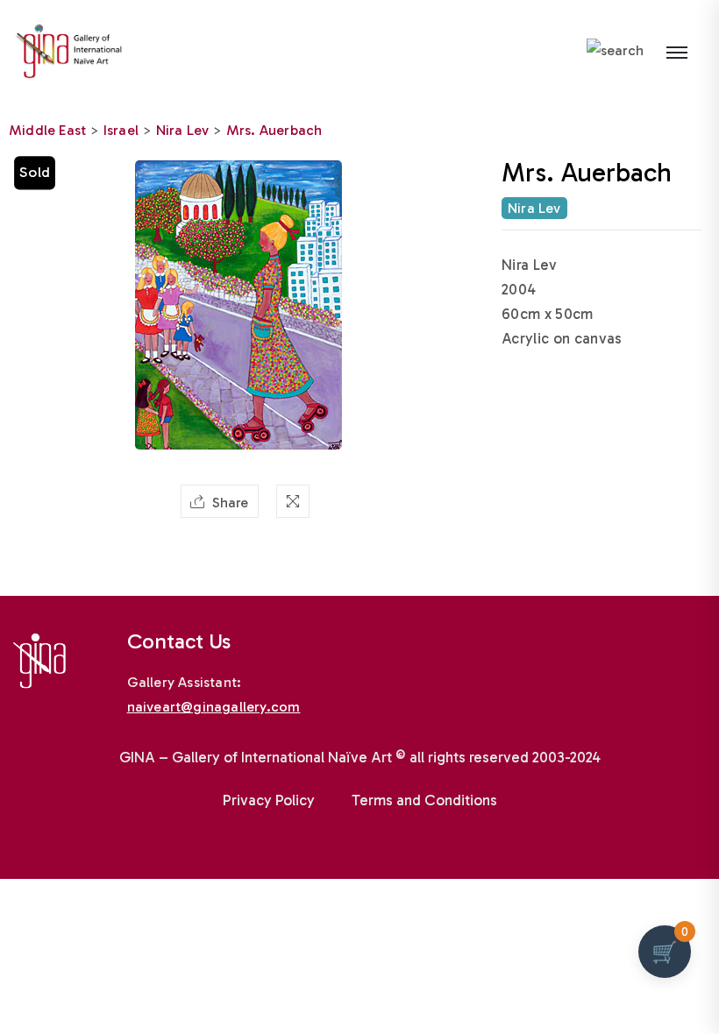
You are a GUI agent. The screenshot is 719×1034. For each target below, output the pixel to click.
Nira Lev (183, 130)
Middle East (47, 130)
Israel (121, 130)
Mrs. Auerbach (274, 130)
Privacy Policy (269, 800)
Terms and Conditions (424, 800)
